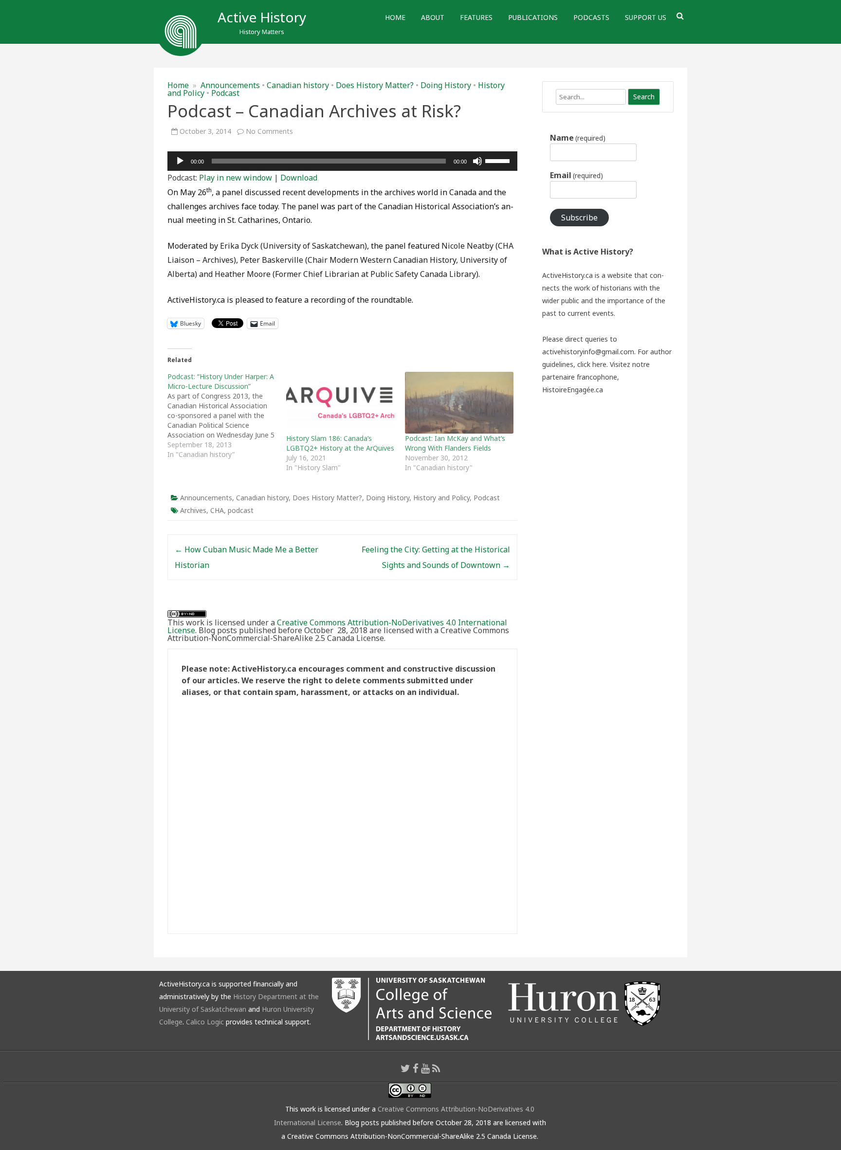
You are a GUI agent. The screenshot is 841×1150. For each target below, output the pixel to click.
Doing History (445, 85)
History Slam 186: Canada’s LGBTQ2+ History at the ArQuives (340, 443)
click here (591, 364)
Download (298, 177)
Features (476, 17)
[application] (342, 161)
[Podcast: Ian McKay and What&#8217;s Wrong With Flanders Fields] (459, 403)
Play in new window (235, 177)
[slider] (498, 160)
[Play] (180, 161)
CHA (217, 510)
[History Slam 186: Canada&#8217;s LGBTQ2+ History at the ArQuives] (340, 403)
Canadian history (298, 85)
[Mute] (477, 161)
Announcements (230, 85)
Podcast (225, 93)
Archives (193, 510)
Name (577, 138)
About (432, 17)
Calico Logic (205, 1021)
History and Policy (441, 497)
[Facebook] (416, 1068)
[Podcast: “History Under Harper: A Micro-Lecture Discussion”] (226, 415)
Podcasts (591, 17)
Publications (533, 17)
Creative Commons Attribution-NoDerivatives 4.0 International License (337, 626)
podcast (241, 510)
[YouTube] (425, 1068)
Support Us (645, 17)
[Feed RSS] (436, 1068)
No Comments (269, 131)
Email (576, 175)
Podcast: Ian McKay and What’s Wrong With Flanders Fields (455, 443)
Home (395, 17)
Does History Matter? (375, 85)
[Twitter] (405, 1068)
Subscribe (579, 217)
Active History (262, 17)
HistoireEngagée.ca (572, 389)
